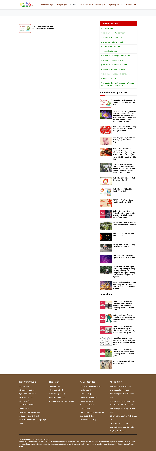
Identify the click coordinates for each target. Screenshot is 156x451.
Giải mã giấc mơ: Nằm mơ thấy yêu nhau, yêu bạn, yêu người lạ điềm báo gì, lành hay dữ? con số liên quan (123, 306)
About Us (49, 442)
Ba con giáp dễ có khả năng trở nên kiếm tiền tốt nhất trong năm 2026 (124, 129)
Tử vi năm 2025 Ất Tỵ (88, 420)
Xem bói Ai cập (85, 394)
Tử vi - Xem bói (85, 5)
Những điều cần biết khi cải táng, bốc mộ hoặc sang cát (124, 224)
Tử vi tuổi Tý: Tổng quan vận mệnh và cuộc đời (123, 201)
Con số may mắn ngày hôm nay (92, 412)
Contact (28, 439)
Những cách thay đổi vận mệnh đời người (123, 362)
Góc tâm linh (126, 5)
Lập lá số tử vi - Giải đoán (90, 386)
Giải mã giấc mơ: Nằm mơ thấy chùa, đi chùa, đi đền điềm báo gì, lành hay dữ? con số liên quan (124, 214)
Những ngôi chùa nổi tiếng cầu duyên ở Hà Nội (124, 246)
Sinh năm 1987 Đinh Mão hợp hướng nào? (123, 190)
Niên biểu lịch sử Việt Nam (29, 412)
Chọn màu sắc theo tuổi (119, 390)
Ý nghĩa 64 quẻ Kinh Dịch (29, 416)
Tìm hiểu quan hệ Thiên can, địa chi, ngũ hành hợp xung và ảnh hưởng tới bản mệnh (124, 341)
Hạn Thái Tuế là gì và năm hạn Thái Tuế (123, 235)
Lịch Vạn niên (24, 386)
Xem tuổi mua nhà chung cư (121, 405)
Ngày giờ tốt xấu (25, 397)
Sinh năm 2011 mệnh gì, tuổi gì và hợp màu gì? (124, 179)
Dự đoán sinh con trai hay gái (61, 401)
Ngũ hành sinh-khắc (27, 394)
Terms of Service (38, 442)
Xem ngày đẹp (61, 5)
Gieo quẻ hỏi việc (87, 416)
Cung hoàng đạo (113, 5)
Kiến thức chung (46, 5)
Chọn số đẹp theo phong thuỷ (122, 401)
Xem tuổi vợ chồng (57, 394)
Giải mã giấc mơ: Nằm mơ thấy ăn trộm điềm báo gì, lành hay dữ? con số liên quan (124, 318)
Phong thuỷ (99, 5)
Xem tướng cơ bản (26, 405)
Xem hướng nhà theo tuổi (120, 386)
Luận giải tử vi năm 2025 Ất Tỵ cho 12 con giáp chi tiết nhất (124, 102)
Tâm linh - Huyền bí (27, 390)
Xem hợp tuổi (54, 386)
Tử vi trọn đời (85, 390)
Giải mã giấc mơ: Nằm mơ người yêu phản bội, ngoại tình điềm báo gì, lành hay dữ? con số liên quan (124, 330)
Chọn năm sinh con (57, 397)
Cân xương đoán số (87, 405)
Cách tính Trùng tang (119, 423)
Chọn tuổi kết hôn (56, 390)
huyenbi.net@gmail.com (41, 439)
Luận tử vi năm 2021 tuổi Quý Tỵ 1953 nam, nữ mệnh (43, 27)
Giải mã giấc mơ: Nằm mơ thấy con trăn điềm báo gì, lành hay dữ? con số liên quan (124, 353)
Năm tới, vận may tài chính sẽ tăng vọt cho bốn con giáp (124, 140)
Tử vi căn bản (24, 401)
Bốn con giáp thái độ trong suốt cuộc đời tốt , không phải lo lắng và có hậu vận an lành (124, 285)
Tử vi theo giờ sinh (87, 401)
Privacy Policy (24, 442)
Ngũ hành (73, 5)
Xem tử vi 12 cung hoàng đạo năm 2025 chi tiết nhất (124, 257)
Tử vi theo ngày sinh (88, 397)
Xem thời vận (85, 409)
